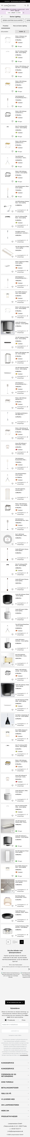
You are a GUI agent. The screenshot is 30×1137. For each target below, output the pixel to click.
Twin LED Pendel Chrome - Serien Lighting (21, 881)
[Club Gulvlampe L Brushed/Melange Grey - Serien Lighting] (15, 388)
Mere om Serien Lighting (20, 25)
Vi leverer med (8, 1099)
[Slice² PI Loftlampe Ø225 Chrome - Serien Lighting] (15, 750)
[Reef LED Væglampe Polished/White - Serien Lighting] (15, 660)
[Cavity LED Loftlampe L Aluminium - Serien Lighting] (15, 327)
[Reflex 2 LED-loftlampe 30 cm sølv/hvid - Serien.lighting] (15, 433)
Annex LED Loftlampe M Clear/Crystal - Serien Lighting (21, 776)
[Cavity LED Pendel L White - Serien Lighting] (15, 796)
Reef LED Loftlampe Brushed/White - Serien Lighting (20, 896)
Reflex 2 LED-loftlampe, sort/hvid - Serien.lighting (21, 172)
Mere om (5, 1111)
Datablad (20, 42)
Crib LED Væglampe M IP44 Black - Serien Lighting (21, 338)
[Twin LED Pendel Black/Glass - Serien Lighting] (15, 630)
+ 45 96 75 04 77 (15, 1128)
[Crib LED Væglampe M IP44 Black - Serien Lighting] (15, 342)
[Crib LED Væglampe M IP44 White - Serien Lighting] (15, 705)
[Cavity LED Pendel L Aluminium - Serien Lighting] (15, 645)
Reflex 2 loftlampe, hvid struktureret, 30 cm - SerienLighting (21, 36)
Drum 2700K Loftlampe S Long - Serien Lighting (21, 292)
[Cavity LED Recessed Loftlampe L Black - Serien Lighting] (15, 916)
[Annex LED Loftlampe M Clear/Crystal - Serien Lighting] (15, 781)
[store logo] (11, 5)
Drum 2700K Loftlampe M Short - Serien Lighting (21, 866)
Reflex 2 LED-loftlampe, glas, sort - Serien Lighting (22, 353)
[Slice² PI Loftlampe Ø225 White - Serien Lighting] (15, 56)
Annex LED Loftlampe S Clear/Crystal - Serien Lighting (20, 444)
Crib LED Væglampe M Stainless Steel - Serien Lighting (20, 821)
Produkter (5, 25)
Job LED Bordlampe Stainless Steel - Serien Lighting (22, 202)
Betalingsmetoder (9, 1088)
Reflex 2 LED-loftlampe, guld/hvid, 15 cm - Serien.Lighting (21, 82)
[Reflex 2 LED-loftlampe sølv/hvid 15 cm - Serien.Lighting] (15, 403)
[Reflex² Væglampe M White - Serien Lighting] (15, 267)
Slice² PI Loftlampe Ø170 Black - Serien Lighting (21, 564)
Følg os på (6, 1093)
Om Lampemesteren (10, 1105)
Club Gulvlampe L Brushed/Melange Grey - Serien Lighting (21, 383)
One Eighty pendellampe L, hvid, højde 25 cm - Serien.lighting (21, 413)
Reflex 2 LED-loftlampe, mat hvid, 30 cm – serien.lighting (22, 66)
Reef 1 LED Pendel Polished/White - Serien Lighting (20, 534)
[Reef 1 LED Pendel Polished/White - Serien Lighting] (15, 539)
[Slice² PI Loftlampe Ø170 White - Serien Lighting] (15, 811)
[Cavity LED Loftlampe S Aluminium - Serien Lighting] (15, 841)
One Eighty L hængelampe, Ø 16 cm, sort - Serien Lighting (22, 715)
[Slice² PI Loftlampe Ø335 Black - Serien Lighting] (15, 222)
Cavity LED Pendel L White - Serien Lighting (21, 791)
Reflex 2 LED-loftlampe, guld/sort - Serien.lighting (21, 761)
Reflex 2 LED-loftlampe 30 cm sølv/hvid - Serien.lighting (22, 428)
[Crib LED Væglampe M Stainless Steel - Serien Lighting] (15, 826)
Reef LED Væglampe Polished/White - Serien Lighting (20, 655)
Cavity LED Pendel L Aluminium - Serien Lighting (21, 640)
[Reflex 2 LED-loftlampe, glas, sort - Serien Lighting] (15, 358)
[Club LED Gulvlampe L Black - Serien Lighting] (15, 191)
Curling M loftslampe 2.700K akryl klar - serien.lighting (22, 926)
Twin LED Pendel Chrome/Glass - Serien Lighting (20, 157)
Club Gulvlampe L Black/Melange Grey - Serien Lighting (22, 519)
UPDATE (14, 12)
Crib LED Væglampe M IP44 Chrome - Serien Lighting (21, 368)
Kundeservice (7, 1063)
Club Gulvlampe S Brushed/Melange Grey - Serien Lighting (21, 277)
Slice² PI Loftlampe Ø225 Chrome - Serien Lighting (21, 745)
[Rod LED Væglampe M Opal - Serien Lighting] (15, 856)
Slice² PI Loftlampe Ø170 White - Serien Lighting (21, 806)
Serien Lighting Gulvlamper (13, 20)
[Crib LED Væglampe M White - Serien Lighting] (15, 252)
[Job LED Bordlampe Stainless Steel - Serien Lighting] (15, 206)
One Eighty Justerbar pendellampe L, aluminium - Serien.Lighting (21, 232)
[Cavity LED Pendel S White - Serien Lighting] (15, 614)
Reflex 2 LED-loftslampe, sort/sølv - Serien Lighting (21, 504)
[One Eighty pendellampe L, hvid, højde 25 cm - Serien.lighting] (15, 418)
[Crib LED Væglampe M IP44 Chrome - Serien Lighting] (15, 373)
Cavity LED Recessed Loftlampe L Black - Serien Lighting (21, 911)
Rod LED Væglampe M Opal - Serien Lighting (22, 851)
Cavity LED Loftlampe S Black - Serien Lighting (22, 595)
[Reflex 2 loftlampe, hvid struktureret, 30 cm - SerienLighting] (15, 41)
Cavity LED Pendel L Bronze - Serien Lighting (22, 549)
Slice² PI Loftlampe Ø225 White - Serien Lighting (21, 51)
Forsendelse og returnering (8, 1075)
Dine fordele (7, 1082)
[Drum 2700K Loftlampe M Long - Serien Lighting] (15, 735)
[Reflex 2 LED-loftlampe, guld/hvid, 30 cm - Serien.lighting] (15, 146)
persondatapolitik (24, 1055)
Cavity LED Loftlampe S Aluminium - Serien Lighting (21, 836)
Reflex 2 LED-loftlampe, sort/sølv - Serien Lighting (21, 670)
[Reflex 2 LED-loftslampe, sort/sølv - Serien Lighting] (15, 509)
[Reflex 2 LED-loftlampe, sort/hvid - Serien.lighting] (15, 176)
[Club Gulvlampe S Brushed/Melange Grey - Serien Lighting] (15, 282)
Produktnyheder (9, 1116)
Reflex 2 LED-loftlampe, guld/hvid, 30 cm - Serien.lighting (21, 142)
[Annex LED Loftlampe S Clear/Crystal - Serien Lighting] (15, 449)
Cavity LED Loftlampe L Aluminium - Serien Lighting (21, 323)
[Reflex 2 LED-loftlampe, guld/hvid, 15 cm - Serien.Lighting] (15, 86)
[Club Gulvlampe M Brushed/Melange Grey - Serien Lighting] (15, 101)
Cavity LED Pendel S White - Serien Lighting (21, 610)
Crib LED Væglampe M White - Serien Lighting (22, 247)
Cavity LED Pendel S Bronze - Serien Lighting (22, 580)
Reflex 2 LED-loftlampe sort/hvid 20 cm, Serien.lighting (20, 112)
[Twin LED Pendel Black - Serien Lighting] (15, 479)
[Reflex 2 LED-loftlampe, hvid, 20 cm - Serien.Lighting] (15, 312)
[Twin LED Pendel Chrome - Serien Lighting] (15, 886)
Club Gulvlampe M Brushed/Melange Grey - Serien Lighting (21, 97)
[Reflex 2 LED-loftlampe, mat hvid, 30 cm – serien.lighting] (15, 71)
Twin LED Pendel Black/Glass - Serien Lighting (22, 625)
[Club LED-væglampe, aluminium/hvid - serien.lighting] (15, 494)
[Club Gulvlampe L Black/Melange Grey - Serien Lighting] (15, 524)
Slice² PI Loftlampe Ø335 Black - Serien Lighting (21, 217)
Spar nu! (17, 10)
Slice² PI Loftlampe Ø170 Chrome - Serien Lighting (21, 127)
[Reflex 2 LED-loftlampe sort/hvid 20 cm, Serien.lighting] (15, 116)
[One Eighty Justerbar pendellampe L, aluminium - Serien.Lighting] (15, 237)
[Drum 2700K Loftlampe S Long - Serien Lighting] (15, 297)
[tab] (15, 1063)
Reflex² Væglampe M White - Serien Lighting (22, 262)
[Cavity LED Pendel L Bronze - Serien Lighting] (15, 554)
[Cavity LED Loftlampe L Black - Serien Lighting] (15, 690)
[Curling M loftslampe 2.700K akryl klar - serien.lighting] (15, 931)
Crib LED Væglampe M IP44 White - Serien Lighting (21, 700)
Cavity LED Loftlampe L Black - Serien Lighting (22, 685)
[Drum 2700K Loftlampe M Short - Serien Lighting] (15, 871)
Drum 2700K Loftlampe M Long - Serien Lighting (21, 730)
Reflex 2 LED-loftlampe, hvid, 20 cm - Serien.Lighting (22, 307)
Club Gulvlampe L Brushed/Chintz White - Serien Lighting (20, 459)
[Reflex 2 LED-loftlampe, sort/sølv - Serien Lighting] (15, 675)
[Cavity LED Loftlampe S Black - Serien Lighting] (15, 599)
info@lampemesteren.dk (15, 1131)
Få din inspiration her (14, 1002)
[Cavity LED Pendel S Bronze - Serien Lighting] (15, 584)
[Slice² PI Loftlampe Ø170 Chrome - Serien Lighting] (15, 131)
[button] (12, 46)
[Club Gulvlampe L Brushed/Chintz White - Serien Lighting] (15, 464)
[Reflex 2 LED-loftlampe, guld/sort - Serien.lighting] (15, 765)
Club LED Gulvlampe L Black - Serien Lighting (22, 187)
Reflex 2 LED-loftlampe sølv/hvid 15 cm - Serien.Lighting (20, 398)
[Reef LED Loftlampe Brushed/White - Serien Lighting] (15, 901)
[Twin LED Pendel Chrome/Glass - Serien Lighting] (15, 161)
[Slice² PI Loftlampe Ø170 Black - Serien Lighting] (15, 569)
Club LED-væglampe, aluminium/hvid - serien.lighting (20, 489)
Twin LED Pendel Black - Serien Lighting (21, 474)
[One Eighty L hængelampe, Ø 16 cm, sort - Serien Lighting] (15, 720)
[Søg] (25, 5)
